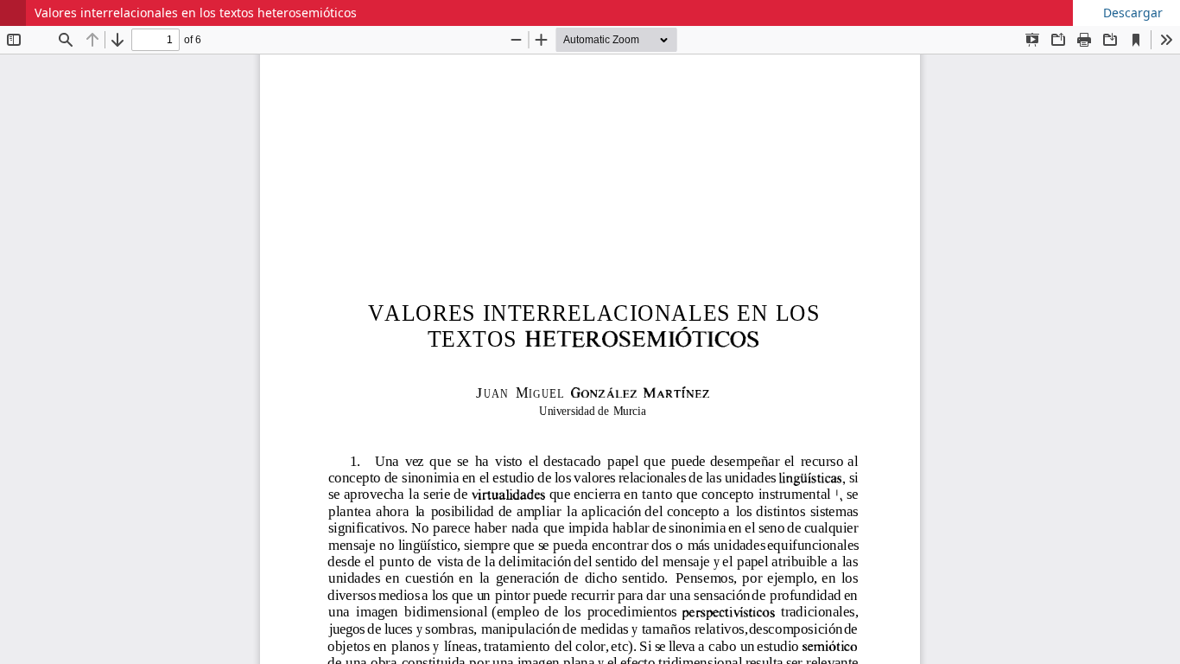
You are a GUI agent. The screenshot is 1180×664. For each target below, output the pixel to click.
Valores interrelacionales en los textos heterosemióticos (196, 12)
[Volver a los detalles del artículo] (13, 13)
